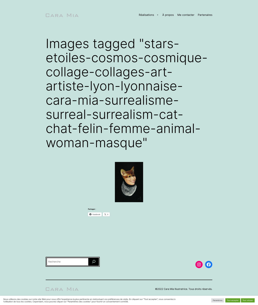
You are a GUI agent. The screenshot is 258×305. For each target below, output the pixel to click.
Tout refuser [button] (248, 300)
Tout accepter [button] (233, 300)
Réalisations (146, 14)
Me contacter (185, 14)
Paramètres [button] (217, 300)
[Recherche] (94, 262)
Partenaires (205, 14)
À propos (168, 14)
